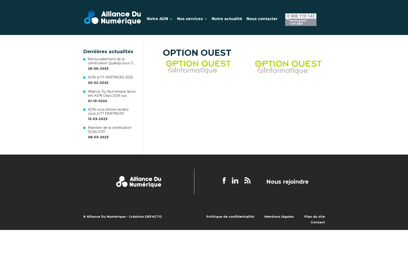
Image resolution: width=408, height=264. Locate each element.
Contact (318, 222)
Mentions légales (279, 216)
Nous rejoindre (287, 182)
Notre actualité (227, 19)
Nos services (190, 19)
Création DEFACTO (145, 216)
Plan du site (314, 216)
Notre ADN (157, 19)
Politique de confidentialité (230, 216)
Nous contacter (262, 19)
